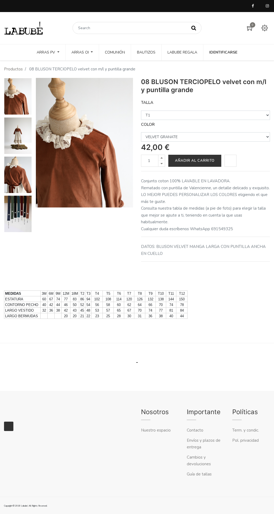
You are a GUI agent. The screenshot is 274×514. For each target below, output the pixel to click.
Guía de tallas (199, 474)
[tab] (137, 356)
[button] (230, 161)
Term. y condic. (245, 430)
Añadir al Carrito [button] (195, 160)
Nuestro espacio (156, 430)
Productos (13, 69)
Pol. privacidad (245, 440)
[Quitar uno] (161, 164)
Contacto (195, 430)
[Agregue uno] (161, 158)
